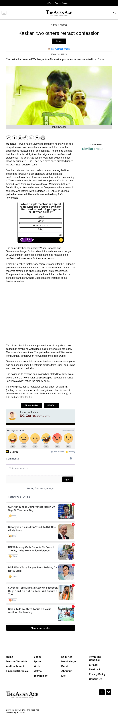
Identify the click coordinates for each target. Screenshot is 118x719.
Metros (59, 41)
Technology (40, 675)
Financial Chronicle (17, 671)
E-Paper (93, 664)
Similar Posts (92, 149)
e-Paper (50, 3)
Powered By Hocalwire (15, 712)
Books (37, 656)
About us (66, 671)
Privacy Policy (97, 674)
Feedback (94, 669)
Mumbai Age (68, 661)
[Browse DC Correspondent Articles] (12, 415)
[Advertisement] (40, 313)
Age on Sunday (62, 3)
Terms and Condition (95, 658)
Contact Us (95, 679)
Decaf (64, 666)
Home (9, 656)
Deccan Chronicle (16, 661)
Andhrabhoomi (15, 666)
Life (63, 675)
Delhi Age (67, 656)
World (37, 666)
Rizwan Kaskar (32, 405)
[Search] (114, 13)
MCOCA (51, 405)
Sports (37, 661)
